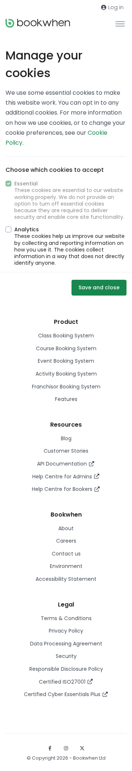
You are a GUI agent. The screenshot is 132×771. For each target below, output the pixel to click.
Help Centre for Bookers (63, 489)
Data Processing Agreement (66, 643)
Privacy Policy (66, 630)
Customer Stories (66, 451)
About (66, 528)
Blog (66, 438)
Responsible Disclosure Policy (66, 669)
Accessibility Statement (66, 579)
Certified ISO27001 (63, 681)
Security (66, 656)
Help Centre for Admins (63, 476)
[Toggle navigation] (120, 23)
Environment (66, 566)
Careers (66, 540)
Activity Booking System (66, 373)
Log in (115, 7)
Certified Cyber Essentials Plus (63, 694)
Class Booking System (66, 335)
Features (66, 399)
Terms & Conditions (66, 618)
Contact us (66, 553)
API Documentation (62, 463)
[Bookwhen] (38, 23)
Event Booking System (66, 361)
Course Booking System (66, 348)
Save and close (99, 287)
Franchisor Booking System (66, 386)
